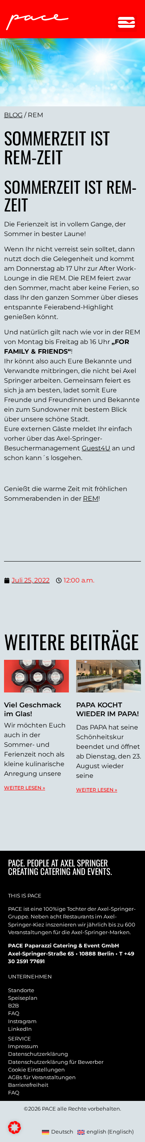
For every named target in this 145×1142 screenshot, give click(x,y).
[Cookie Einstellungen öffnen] (14, 1132)
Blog (13, 115)
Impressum (23, 1046)
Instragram (22, 1021)
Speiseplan (22, 998)
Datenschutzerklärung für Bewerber (56, 1062)
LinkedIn (20, 1029)
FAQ (13, 1013)
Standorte (21, 990)
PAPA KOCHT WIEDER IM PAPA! (107, 709)
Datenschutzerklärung (38, 1054)
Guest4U (96, 448)
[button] (126, 23)
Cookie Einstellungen (36, 1070)
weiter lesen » (24, 788)
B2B (13, 1006)
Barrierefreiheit (28, 1085)
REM (90, 498)
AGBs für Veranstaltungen (42, 1077)
